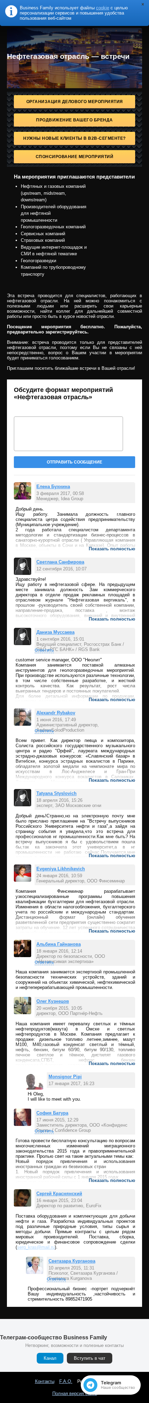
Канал (50, 1358)
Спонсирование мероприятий (75, 156)
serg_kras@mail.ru (36, 1247)
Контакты (44, 1381)
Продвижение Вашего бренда (74, 120)
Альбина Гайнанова (58, 944)
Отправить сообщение (74, 462)
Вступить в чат (89, 1358)
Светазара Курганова (72, 1261)
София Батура (52, 1113)
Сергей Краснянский (59, 1193)
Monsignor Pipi (65, 1076)
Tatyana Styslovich (56, 793)
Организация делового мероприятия (74, 101)
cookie (102, 7)
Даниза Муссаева (55, 632)
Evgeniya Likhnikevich (60, 868)
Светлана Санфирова (60, 562)
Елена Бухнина (53, 486)
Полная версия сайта (74, 1393)
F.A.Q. (65, 1381)
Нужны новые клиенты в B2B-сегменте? (74, 138)
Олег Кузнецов (52, 1001)
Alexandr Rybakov (55, 712)
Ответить (44, 650)
